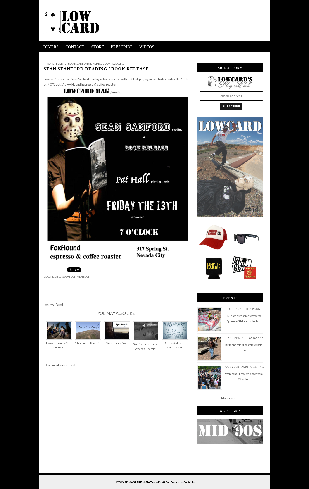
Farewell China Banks (245, 337)
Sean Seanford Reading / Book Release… (98, 69)
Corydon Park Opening (244, 366)
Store (97, 47)
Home (50, 63)
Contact (74, 47)
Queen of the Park (244, 308)
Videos (146, 47)
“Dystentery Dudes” (87, 342)
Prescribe (122, 47)
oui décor (45, 55)
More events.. (230, 398)
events (61, 63)
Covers (51, 47)
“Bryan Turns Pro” (116, 342)
